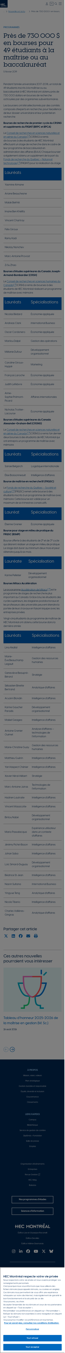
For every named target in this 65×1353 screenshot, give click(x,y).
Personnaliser (32, 1329)
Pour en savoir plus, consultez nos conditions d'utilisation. (31, 1323)
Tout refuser (32, 1338)
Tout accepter (32, 1347)
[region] (32, 1310)
